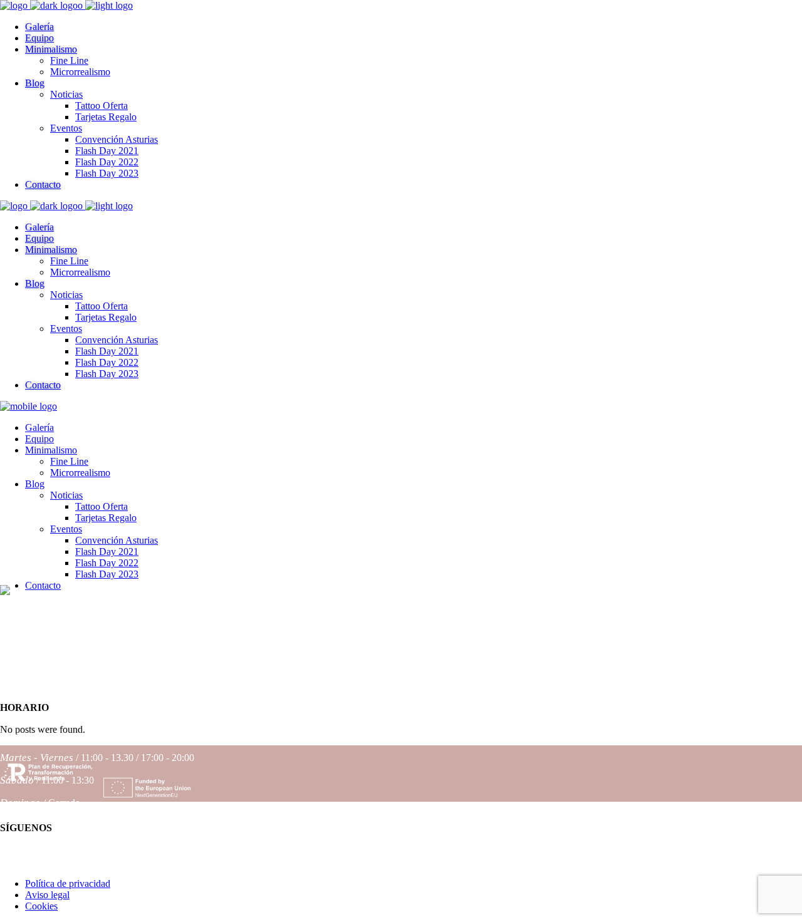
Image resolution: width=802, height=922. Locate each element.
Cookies (41, 906)
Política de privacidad (67, 883)
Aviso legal (47, 894)
